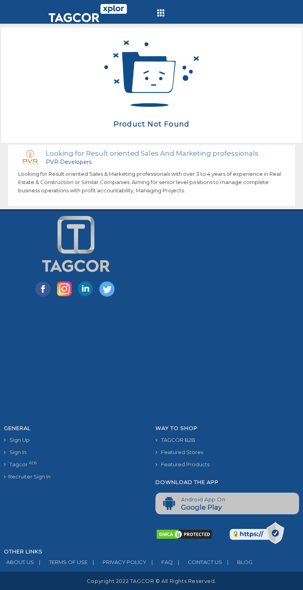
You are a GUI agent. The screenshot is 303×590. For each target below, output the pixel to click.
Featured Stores (180, 452)
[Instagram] (66, 296)
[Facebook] (44, 296)
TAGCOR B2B (176, 440)
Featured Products (183, 464)
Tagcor (21, 464)
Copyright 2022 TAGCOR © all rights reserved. (151, 581)
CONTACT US (200, 562)
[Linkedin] (87, 296)
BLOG (239, 562)
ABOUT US (19, 562)
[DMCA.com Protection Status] (184, 533)
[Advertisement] (151, 362)
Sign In (16, 452)
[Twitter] (108, 296)
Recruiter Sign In (28, 476)
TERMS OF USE (63, 562)
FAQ (162, 562)
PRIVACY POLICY (119, 562)
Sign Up (18, 440)
